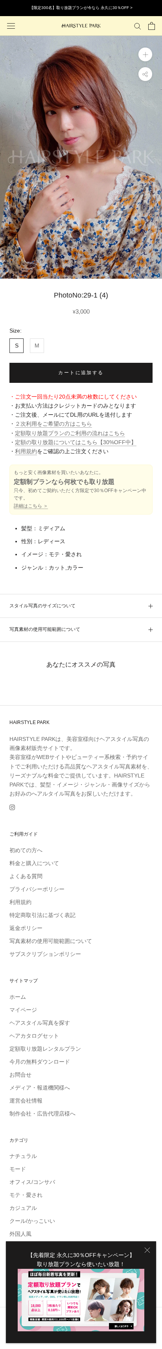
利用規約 (26, 451)
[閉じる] (147, 1250)
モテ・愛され (25, 1195)
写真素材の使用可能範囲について (44, 629)
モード (17, 1169)
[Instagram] (12, 807)
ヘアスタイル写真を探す (39, 1023)
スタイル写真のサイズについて (42, 605)
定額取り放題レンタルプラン (45, 1049)
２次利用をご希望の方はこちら (53, 424)
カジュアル (23, 1208)
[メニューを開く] (11, 26)
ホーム (17, 997)
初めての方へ (25, 850)
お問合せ (20, 1074)
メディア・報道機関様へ (39, 1087)
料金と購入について (34, 863)
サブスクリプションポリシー (45, 954)
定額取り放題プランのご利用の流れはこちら (70, 433)
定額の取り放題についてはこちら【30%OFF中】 (75, 442)
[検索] (137, 25)
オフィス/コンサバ (32, 1182)
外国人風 (20, 1234)
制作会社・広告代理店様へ (42, 1113)
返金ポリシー (25, 928)
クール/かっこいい (32, 1221)
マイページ (23, 1010)
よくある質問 (25, 876)
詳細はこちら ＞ (31, 506)
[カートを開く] (151, 26)
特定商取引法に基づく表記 (42, 915)
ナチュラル (23, 1156)
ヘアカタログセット (34, 1036)
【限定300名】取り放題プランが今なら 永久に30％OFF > (81, 8)
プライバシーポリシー (36, 889)
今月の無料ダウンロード (39, 1062)
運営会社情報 (25, 1100)
